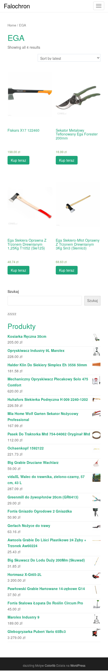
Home (12, 25)
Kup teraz (18, 160)
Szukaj (13, 291)
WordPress (77, 665)
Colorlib (50, 665)
